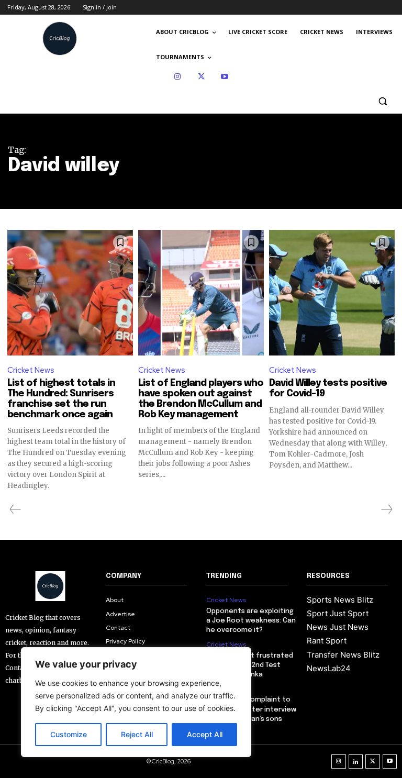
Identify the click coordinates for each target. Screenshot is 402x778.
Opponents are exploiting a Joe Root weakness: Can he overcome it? (251, 620)
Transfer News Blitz (343, 655)
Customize (68, 734)
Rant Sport (327, 641)
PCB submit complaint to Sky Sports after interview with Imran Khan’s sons (251, 709)
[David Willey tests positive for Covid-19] (332, 292)
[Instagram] (178, 77)
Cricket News (30, 370)
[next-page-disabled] (386, 509)
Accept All (204, 734)
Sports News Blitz (340, 600)
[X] (201, 77)
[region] (136, 702)
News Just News (337, 627)
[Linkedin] (356, 761)
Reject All (137, 734)
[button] (382, 101)
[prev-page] (15, 509)
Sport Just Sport (337, 613)
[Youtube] (225, 77)
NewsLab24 (329, 668)
